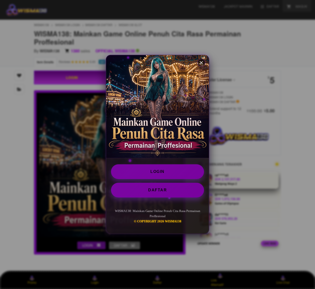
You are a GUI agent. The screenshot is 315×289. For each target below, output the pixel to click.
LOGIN (157, 171)
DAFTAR (157, 190)
